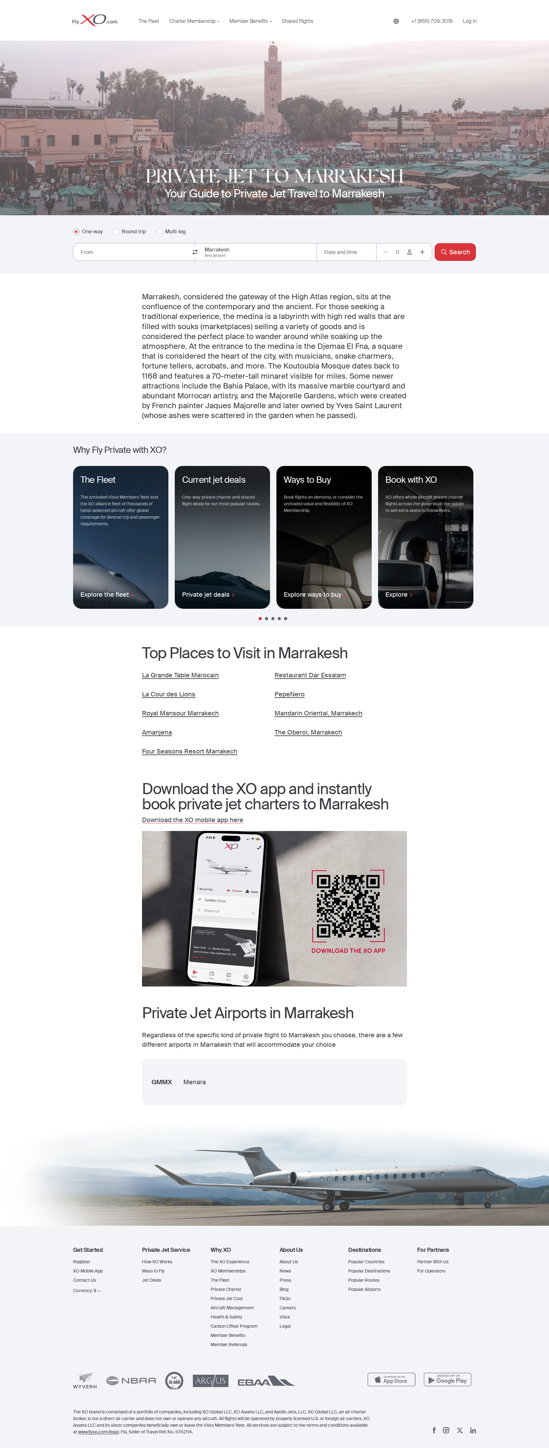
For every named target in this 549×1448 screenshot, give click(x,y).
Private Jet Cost (227, 1298)
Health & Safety (226, 1317)
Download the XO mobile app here (192, 820)
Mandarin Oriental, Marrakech (318, 713)
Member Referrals (229, 1344)
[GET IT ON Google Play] (448, 1380)
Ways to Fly (153, 1271)
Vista (285, 1317)
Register (81, 1262)
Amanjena (157, 732)
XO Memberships (228, 1271)
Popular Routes (363, 1280)
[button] (102, 1250)
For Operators (431, 1271)
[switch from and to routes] (195, 252)
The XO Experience (230, 1262)
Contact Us (84, 1280)
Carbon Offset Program (234, 1326)
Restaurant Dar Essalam (310, 675)
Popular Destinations (369, 1271)
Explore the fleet (104, 594)
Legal (285, 1326)
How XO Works (157, 1262)
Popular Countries (366, 1262)
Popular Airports (364, 1289)
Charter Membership (192, 21)
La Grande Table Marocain (180, 675)
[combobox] (134, 252)
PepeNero (289, 694)
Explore (396, 594)
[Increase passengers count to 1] (422, 252)
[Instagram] (446, 1430)
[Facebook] (434, 1430)
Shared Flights (297, 21)
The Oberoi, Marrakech (308, 732)
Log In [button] (470, 21)
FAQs (285, 1298)
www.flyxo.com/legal (98, 1432)
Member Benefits (248, 21)
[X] (460, 1430)
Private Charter (226, 1289)
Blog (284, 1289)
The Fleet (149, 21)
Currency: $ (84, 1290)
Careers (288, 1308)
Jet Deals (151, 1280)
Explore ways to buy (312, 594)
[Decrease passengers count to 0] (385, 252)
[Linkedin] (473, 1430)
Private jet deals (206, 594)
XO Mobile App (88, 1271)
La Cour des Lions (168, 694)
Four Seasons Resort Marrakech (189, 751)
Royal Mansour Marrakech (180, 713)
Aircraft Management (232, 1308)
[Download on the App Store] (391, 1380)
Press (285, 1280)
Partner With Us (433, 1262)
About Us (289, 1262)
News (285, 1271)
